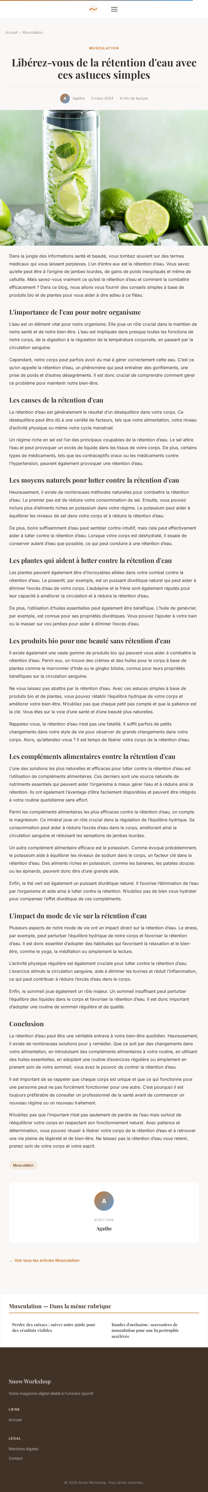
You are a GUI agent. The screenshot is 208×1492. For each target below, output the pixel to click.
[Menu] (114, 9)
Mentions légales (23, 1448)
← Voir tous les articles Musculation (44, 1260)
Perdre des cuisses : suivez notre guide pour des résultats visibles (53, 1327)
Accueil (11, 32)
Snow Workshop (30, 1381)
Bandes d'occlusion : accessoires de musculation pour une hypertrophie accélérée (145, 1330)
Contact (16, 1458)
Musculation (32, 32)
